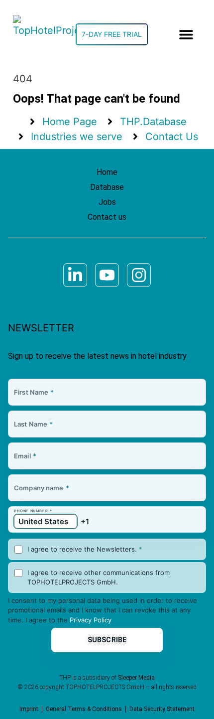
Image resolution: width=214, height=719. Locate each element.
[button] (186, 34)
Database (107, 187)
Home (107, 172)
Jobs (107, 202)
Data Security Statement (162, 709)
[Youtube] (107, 275)
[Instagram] (139, 275)
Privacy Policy (90, 620)
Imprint (28, 709)
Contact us (107, 217)
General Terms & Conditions (84, 709)
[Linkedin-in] (75, 275)
